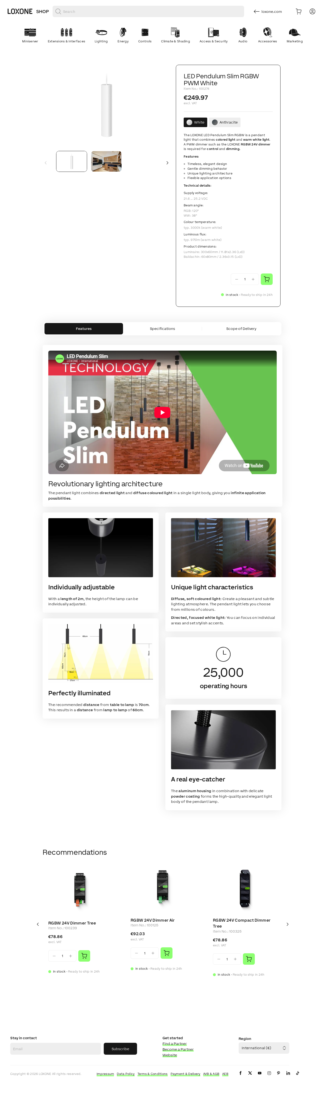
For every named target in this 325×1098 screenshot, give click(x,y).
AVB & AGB (211, 1074)
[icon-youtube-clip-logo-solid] (259, 1077)
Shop (42, 11)
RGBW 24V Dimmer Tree (72, 923)
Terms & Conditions (153, 1074)
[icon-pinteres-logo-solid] (279, 1077)
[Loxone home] (20, 11)
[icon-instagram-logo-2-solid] (269, 1077)
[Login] (312, 11)
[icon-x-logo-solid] (250, 1077)
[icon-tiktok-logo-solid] (298, 1077)
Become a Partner (178, 1049)
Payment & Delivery (185, 1074)
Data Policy (125, 1074)
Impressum (105, 1074)
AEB (225, 1074)
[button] (106, 106)
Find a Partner (174, 1044)
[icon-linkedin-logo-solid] (288, 1077)
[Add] (84, 956)
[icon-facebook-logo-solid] (240, 1077)
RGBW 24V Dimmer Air (153, 920)
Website (169, 1055)
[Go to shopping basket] (299, 11)
